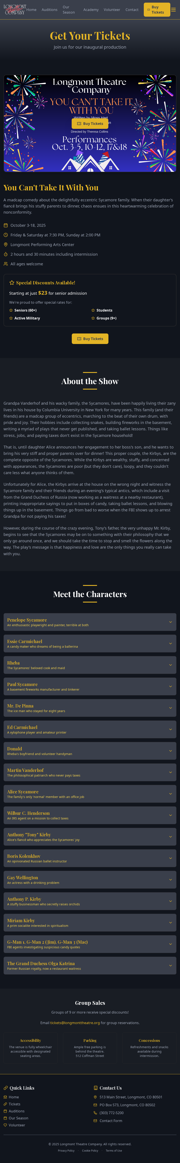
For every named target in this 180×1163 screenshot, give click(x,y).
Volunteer (112, 9)
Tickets (14, 1104)
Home (31, 9)
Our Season (69, 10)
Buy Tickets (158, 10)
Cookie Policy (90, 1150)
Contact (132, 9)
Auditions (50, 9)
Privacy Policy (66, 1150)
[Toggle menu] (173, 10)
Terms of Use (114, 1150)
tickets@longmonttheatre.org (75, 1022)
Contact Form (111, 1120)
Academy (91, 9)
